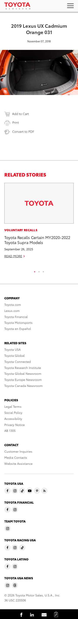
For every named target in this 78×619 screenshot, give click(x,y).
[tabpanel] (39, 222)
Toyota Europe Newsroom (23, 379)
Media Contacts (15, 457)
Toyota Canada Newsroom (23, 385)
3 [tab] (43, 271)
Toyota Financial (16, 316)
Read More (13, 256)
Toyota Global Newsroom (22, 373)
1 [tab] (35, 271)
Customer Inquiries (18, 451)
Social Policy (13, 412)
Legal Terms (12, 406)
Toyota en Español (17, 328)
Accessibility (13, 418)
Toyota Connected (17, 361)
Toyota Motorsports (18, 322)
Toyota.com (12, 304)
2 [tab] (39, 271)
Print (15, 122)
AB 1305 (10, 430)
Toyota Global (14, 355)
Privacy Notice (14, 424)
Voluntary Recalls (20, 230)
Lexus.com (12, 310)
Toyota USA (12, 349)
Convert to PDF (23, 131)
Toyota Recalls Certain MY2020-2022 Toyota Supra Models (37, 239)
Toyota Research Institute (22, 367)
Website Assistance (18, 463)
